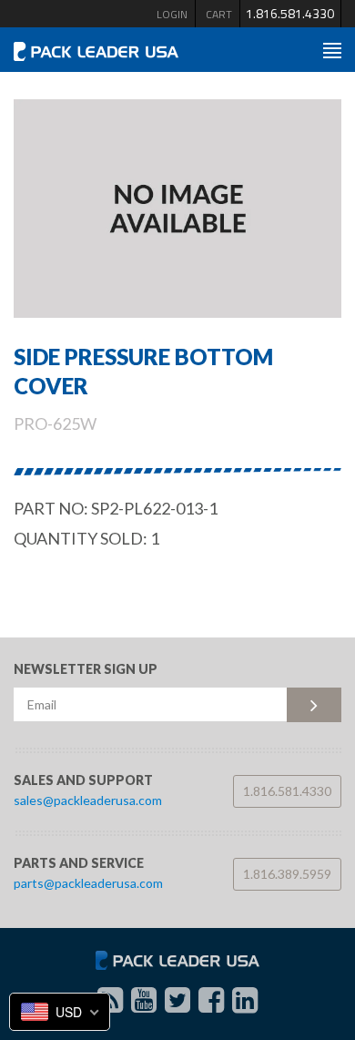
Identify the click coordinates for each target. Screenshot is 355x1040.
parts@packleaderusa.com (88, 883)
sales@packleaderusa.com (88, 800)
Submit (314, 705)
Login (172, 14)
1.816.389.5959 (287, 874)
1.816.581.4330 (290, 13)
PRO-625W (55, 423)
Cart (219, 14)
